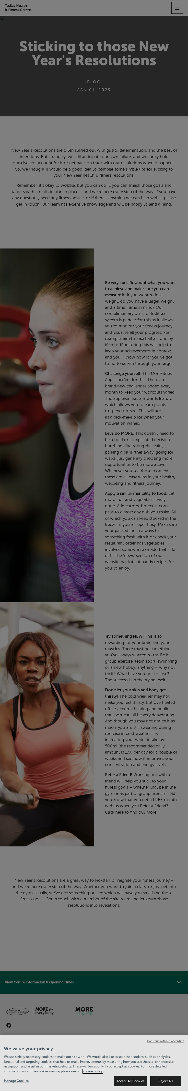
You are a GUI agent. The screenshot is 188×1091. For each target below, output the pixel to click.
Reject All (165, 1081)
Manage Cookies (16, 1081)
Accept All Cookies (130, 1081)
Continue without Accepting (165, 1041)
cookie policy (93, 1071)
